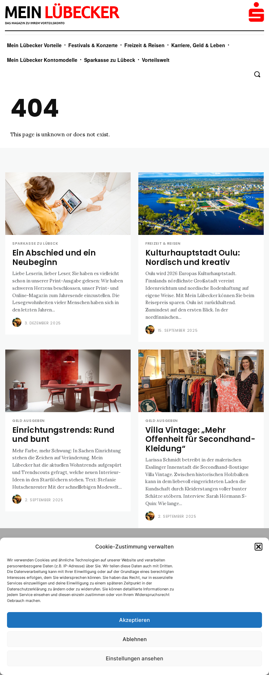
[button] (258, 546)
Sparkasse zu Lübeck (35, 243)
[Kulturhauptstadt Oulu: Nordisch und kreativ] (201, 203)
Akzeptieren (134, 620)
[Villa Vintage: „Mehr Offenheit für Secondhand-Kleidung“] (201, 381)
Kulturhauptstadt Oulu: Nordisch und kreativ (192, 257)
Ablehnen (135, 639)
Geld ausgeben (28, 421)
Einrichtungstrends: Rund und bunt (63, 435)
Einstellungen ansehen (134, 658)
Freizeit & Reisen (163, 243)
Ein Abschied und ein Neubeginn (54, 257)
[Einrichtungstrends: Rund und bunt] (68, 381)
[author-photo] (17, 323)
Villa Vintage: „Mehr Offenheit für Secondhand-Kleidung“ (200, 439)
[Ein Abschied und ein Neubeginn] (68, 203)
